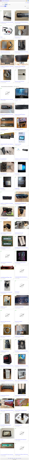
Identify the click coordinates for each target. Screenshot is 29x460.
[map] (6, 6)
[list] (1, 6)
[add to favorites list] (15, 23)
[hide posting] (13, 23)
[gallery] (5, 6)
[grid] (4, 6)
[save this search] (28, 2)
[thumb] (2, 6)
